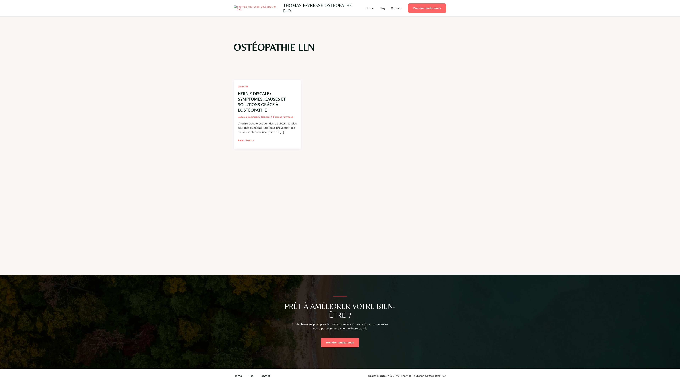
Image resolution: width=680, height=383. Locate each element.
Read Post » (246, 141)
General (243, 86)
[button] (427, 8)
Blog (382, 8)
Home (370, 8)
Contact (396, 8)
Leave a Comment (248, 117)
